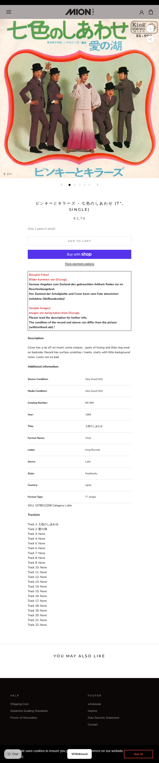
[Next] (97, 185)
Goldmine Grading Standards (29, 711)
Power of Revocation (23, 718)
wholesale (94, 704)
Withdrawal (79, 754)
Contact (93, 725)
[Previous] (61, 185)
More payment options (79, 264)
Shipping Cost (19, 704)
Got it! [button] (138, 754)
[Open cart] (151, 12)
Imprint (92, 711)
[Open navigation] (8, 12)
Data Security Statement (103, 718)
